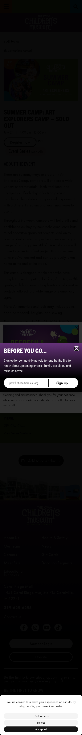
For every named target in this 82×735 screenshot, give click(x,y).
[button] (76, 348)
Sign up (62, 382)
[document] (41, 367)
